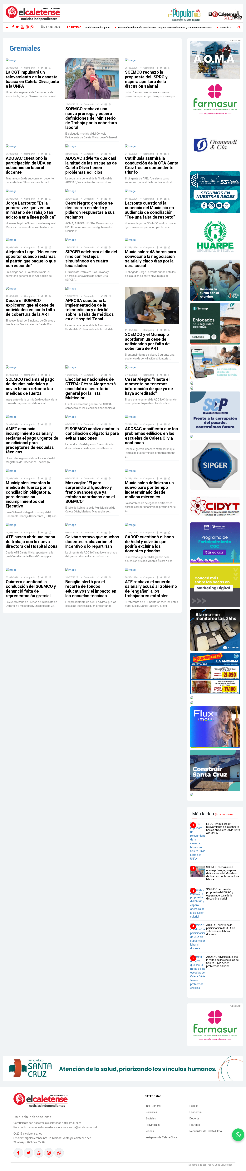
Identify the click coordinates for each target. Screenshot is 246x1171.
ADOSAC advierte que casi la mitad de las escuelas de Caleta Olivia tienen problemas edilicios (91, 165)
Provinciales (153, 1124)
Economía (195, 1112)
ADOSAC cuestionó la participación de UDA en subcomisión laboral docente (28, 165)
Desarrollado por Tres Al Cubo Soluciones (211, 1165)
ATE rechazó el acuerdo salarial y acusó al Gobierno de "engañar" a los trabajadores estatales (151, 588)
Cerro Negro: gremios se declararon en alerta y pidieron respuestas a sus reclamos (90, 210)
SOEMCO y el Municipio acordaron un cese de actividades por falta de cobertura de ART (147, 341)
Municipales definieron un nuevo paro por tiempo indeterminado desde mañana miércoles (149, 489)
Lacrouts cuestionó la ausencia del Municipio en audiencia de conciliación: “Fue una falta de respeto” (150, 210)
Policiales (151, 1112)
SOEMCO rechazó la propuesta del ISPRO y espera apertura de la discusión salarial (146, 79)
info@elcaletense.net (34, 1138)
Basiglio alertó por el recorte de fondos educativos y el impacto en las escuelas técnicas (90, 588)
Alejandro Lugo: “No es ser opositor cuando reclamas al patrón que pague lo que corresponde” (31, 258)
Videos (150, 1131)
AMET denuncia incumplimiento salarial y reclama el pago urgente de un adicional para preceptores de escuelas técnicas (32, 440)
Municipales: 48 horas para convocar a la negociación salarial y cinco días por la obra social (150, 258)
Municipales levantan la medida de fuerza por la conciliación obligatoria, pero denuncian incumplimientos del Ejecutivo (28, 494)
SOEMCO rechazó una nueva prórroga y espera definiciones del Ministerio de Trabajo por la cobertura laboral (91, 118)
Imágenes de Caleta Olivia (161, 1137)
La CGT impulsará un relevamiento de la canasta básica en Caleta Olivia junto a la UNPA (32, 79)
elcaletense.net (32, 1133)
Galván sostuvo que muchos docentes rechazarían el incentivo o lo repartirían (92, 541)
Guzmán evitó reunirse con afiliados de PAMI (172, 27)
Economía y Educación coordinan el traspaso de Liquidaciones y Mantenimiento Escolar (93, 27)
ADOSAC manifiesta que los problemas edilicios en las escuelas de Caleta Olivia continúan (151, 435)
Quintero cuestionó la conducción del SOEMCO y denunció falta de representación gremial (31, 588)
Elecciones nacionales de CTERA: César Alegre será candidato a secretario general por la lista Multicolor (90, 388)
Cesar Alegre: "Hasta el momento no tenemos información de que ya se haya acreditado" (149, 386)
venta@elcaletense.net (77, 1138)
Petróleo (194, 1124)
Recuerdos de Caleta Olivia (205, 1131)
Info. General (153, 1105)
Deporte (194, 1118)
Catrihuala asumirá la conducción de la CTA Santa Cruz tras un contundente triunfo (151, 165)
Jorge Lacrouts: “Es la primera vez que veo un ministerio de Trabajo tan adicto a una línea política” (31, 210)
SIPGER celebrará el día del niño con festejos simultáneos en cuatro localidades (91, 258)
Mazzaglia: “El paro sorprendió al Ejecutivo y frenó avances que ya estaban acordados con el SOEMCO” (90, 492)
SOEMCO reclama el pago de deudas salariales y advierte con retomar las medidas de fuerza (30, 386)
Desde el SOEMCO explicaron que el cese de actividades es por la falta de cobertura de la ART (30, 307)
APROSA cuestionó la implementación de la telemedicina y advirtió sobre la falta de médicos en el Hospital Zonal (89, 310)
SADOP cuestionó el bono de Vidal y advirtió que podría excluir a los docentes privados (149, 544)
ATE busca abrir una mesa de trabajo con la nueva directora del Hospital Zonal (32, 541)
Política (193, 1105)
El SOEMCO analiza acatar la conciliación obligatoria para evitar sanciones (92, 433)
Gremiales (25, 48)
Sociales (151, 1118)
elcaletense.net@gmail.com (64, 1122)
